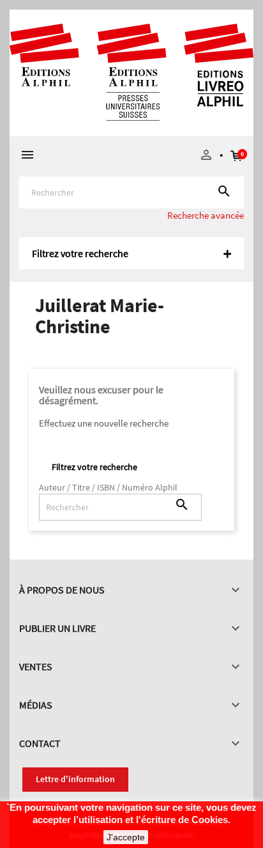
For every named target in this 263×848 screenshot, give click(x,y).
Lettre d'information (75, 779)
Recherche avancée (205, 215)
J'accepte (126, 837)
